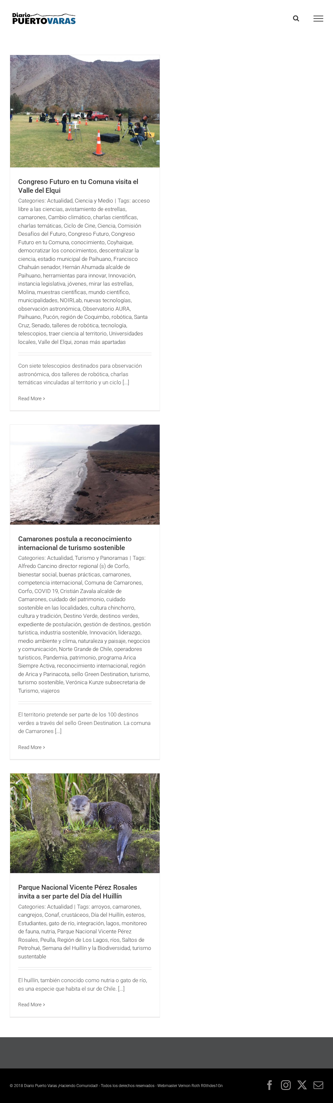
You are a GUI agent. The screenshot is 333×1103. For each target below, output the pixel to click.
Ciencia (106, 225)
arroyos (100, 906)
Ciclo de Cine (79, 225)
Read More (30, 399)
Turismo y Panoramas (101, 558)
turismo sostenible (40, 682)
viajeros (50, 690)
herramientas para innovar (74, 275)
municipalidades (38, 300)
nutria (48, 931)
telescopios (32, 333)
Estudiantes (32, 923)
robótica (122, 317)
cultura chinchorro (112, 607)
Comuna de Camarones (113, 582)
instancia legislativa (41, 283)
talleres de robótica (75, 325)
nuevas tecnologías (107, 300)
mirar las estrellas (110, 283)
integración (90, 923)
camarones (32, 217)
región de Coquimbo (84, 317)
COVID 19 (46, 591)
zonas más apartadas (100, 342)
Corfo (25, 591)
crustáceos (75, 915)
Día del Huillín (107, 915)
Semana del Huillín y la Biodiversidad (86, 948)
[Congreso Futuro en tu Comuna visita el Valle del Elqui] (85, 111)
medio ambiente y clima (47, 641)
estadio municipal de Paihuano (74, 259)
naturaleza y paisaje (102, 641)
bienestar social (37, 574)
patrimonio (83, 657)
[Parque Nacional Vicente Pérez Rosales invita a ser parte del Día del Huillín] (85, 823)
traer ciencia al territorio (78, 333)
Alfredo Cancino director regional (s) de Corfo (73, 566)
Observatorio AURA (106, 308)
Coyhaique (119, 242)
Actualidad (60, 200)
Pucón (50, 317)
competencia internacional (50, 582)
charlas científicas (115, 217)
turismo (139, 674)
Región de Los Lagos (82, 940)
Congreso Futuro (88, 234)
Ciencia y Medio (94, 200)
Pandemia (55, 657)
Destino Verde (80, 616)
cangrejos (30, 915)
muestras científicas (61, 292)
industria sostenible (63, 632)
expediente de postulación (49, 624)
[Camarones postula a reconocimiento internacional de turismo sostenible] (85, 475)
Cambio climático (69, 217)
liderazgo (129, 632)
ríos (115, 940)
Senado (41, 325)
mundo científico (108, 292)
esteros (135, 915)
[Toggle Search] (296, 18)
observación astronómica (49, 308)
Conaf (52, 915)
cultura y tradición (39, 616)
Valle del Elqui (55, 342)
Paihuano (29, 317)
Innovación (121, 275)
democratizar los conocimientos (57, 250)
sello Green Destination (100, 674)
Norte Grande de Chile (85, 649)
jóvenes (77, 283)
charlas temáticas (39, 225)
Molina (26, 292)
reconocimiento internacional (92, 665)
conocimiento (88, 242)
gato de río (61, 923)
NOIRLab (71, 300)
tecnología (113, 325)
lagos (112, 923)
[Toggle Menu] (318, 18)
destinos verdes (119, 616)
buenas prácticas (79, 574)
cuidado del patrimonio (76, 599)
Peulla (47, 940)
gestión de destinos (106, 624)
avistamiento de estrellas (95, 209)
